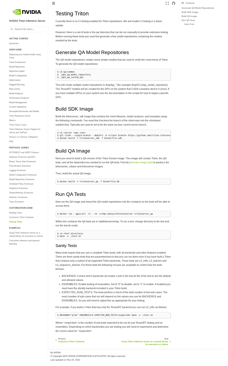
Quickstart (13, 43)
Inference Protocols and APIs (22, 157)
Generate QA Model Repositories (198, 8)
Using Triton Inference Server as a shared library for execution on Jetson (26, 234)
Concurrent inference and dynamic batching (24, 242)
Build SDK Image (190, 12)
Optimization (14, 80)
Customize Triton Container (21, 217)
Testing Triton (15, 222)
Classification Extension (20, 166)
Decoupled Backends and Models (24, 111)
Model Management (18, 102)
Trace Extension (16, 202)
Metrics (12, 120)
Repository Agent (17, 71)
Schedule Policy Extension (21, 184)
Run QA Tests (188, 20)
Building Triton (15, 213)
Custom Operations (18, 107)
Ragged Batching (17, 85)
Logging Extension (17, 170)
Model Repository (17, 67)
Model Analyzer (16, 93)
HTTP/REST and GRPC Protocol (24, 152)
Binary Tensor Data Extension (22, 161)
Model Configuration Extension (23, 175)
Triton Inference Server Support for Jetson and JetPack (24, 131)
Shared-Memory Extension (21, 193)
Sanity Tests (189, 24)
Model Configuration (18, 76)
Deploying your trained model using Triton (25, 56)
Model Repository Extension (21, 179)
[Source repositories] (173, 3)
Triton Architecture (17, 62)
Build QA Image (189, 16)
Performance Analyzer (19, 98)
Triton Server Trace (18, 125)
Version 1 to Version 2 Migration (23, 137)
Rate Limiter (14, 89)
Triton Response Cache (19, 116)
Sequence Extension (18, 188)
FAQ (11, 141)
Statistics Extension (18, 197)
